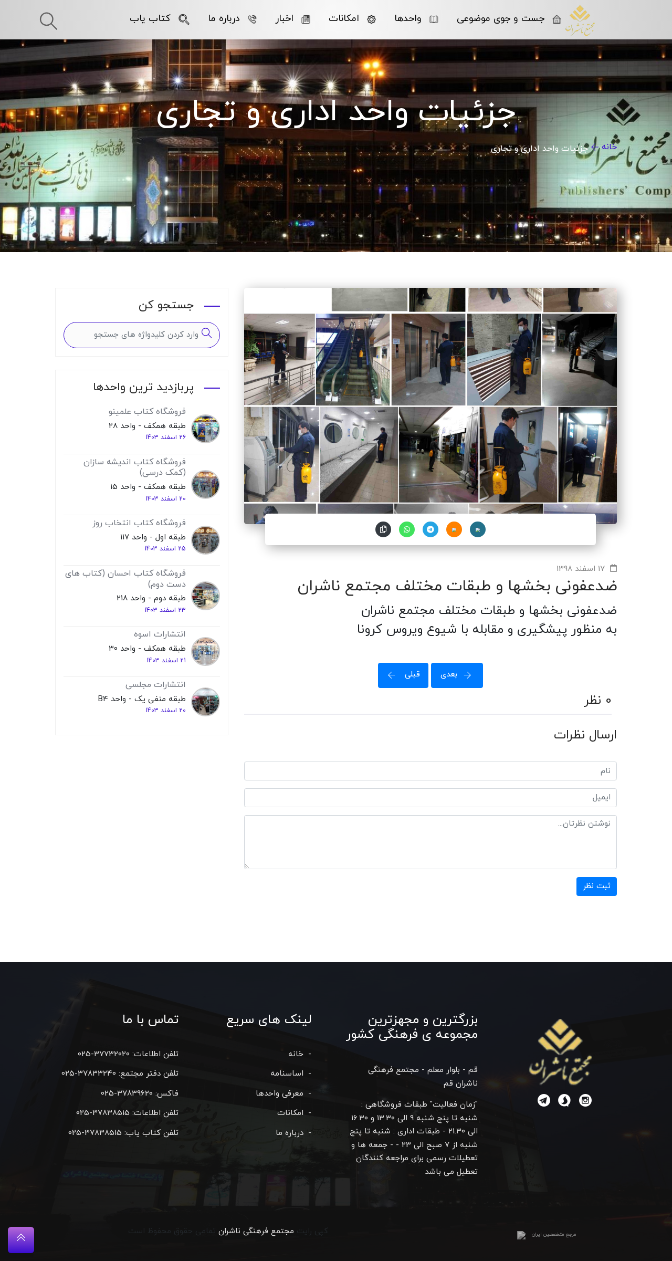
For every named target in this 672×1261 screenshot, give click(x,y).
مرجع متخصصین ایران (554, 1234)
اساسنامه (286, 1073)
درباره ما (224, 18)
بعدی (448, 674)
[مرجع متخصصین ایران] (521, 1235)
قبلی (411, 674)
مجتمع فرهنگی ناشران (256, 1231)
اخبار (284, 18)
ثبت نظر (597, 886)
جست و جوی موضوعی (500, 18)
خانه (609, 147)
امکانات (344, 18)
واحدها (408, 18)
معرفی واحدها (279, 1093)
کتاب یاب (150, 18)
